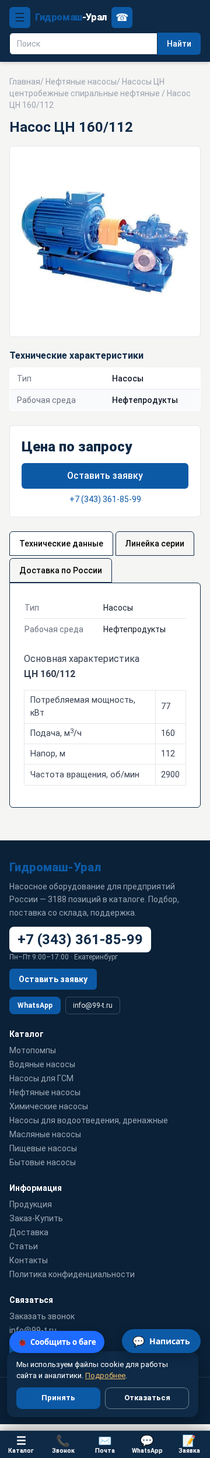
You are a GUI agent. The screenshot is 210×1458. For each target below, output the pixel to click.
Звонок (63, 1444)
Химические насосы (48, 1106)
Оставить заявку (105, 475)
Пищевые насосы (43, 1148)
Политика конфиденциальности (72, 1274)
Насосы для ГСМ (41, 1078)
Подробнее (105, 1375)
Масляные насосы (45, 1134)
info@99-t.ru (93, 1005)
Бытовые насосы (42, 1162)
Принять (58, 1397)
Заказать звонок (42, 1316)
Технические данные (61, 543)
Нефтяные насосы (81, 81)
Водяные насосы (42, 1064)
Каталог (21, 1444)
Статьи (23, 1246)
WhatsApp (35, 1005)
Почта (105, 1444)
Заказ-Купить (36, 1218)
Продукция (30, 1204)
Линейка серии (154, 543)
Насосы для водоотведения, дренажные (88, 1120)
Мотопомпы (32, 1050)
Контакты (28, 1260)
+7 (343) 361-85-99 (105, 499)
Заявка (189, 1444)
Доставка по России (60, 570)
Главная (24, 81)
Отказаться (147, 1397)
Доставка (28, 1232)
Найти (179, 43)
